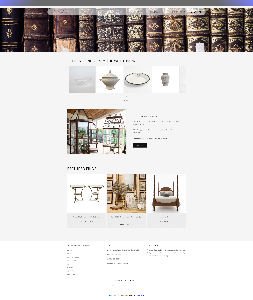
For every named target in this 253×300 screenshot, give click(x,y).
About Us (70, 253)
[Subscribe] (142, 286)
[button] (139, 12)
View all (126, 100)
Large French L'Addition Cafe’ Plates (137, 71)
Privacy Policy (72, 274)
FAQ (68, 264)
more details (125, 224)
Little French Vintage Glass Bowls (82, 71)
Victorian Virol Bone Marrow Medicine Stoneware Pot (165, 71)
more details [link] (85, 221)
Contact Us (140, 145)
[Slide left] (122, 97)
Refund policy (72, 260)
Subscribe (70, 267)
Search (69, 250)
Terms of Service (73, 257)
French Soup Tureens (109, 71)
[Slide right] (131, 97)
